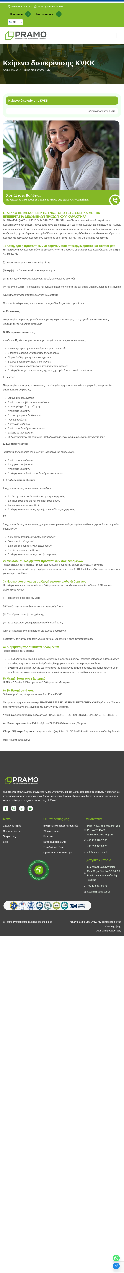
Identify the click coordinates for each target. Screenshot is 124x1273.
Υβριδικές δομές (52, 831)
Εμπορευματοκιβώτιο (54, 842)
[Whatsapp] (116, 1258)
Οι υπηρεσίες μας (12, 831)
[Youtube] (30, 808)
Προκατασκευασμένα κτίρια (57, 852)
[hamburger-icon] (113, 35)
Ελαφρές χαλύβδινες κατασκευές (60, 825)
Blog (5, 842)
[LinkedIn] (21, 808)
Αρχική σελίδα (10, 70)
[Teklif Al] (116, 1266)
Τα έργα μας (9, 836)
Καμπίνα (48, 836)
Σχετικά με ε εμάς (12, 825)
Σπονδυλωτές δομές (54, 847)
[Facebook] (5, 808)
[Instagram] (13, 808)
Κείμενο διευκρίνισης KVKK (28, 100)
